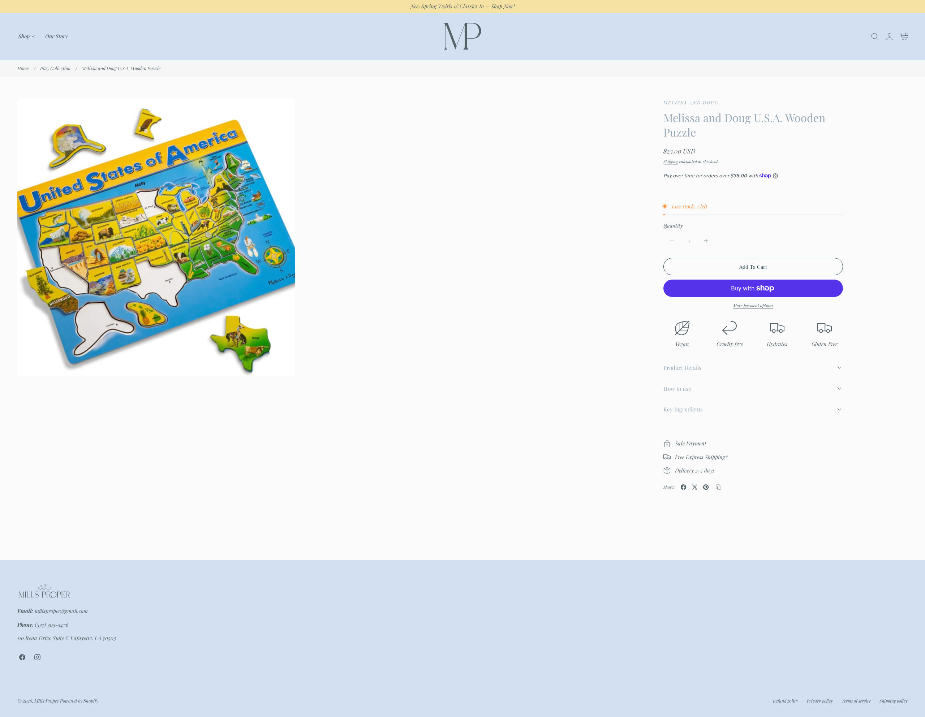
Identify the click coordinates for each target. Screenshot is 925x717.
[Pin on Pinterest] (705, 487)
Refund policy (785, 701)
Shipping (670, 161)
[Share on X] (694, 487)
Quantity (673, 226)
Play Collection (55, 68)
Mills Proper (46, 700)
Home (23, 68)
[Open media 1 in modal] (282, 111)
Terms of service (856, 701)
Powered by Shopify (79, 700)
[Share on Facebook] (683, 487)
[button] (874, 36)
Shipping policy (893, 701)
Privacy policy (820, 701)
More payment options (753, 305)
